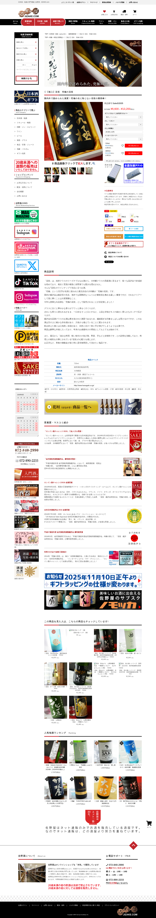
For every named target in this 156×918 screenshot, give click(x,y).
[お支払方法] (114, 11)
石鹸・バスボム (23, 149)
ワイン (19, 131)
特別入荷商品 (58, 37)
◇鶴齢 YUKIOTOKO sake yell (81, 801)
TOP (46, 34)
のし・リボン (110, 121)
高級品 (124, 217)
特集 (50, 37)
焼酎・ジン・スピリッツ (26, 127)
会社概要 (20, 192)
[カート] (134, 11)
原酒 (123, 221)
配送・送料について (24, 187)
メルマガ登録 (120, 2)
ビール (19, 136)
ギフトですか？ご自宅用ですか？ (116, 113)
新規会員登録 (106, 2)
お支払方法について (24, 183)
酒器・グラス (22, 140)
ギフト (111, 217)
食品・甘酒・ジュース (25, 145)
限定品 (136, 221)
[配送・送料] (124, 11)
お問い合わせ (133, 2)
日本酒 (51, 34)
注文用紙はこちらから (28, 464)
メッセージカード (111, 135)
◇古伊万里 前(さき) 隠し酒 (106, 765)
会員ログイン (81, 2)
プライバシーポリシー (112, 905)
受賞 (110, 221)
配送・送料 (60, 905)
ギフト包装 (21, 153)
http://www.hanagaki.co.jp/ (84, 385)
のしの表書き (109, 128)
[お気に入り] (104, 11)
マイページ (94, 2)
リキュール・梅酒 (23, 123)
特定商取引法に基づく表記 (91, 905)
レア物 (136, 217)
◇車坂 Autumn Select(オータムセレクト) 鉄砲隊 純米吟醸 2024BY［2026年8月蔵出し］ (56, 767)
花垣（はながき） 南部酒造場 (65, 34)
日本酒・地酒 (22, 118)
